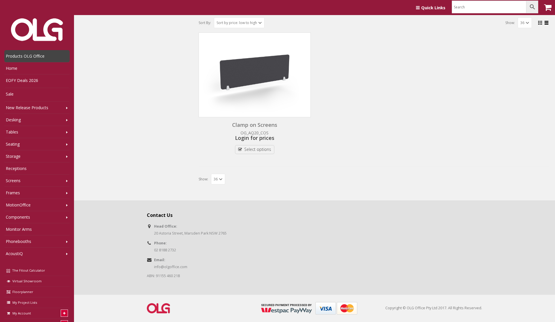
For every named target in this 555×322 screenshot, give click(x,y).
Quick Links (433, 7)
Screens (13, 180)
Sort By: (205, 22)
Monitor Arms (19, 229)
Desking (13, 119)
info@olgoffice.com (170, 266)
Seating (13, 144)
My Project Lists (24, 302)
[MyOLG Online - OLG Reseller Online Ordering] (37, 29)
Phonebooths (18, 241)
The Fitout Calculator (28, 270)
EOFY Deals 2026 (22, 80)
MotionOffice (18, 205)
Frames (13, 192)
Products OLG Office (25, 56)
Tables (12, 132)
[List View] (546, 22)
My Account (21, 313)
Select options (257, 149)
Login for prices (254, 137)
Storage (13, 156)
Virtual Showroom (27, 281)
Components (18, 217)
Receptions (16, 168)
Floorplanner (22, 292)
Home (11, 68)
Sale (10, 94)
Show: (510, 22)
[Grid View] (540, 22)
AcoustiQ (14, 253)
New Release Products (27, 107)
